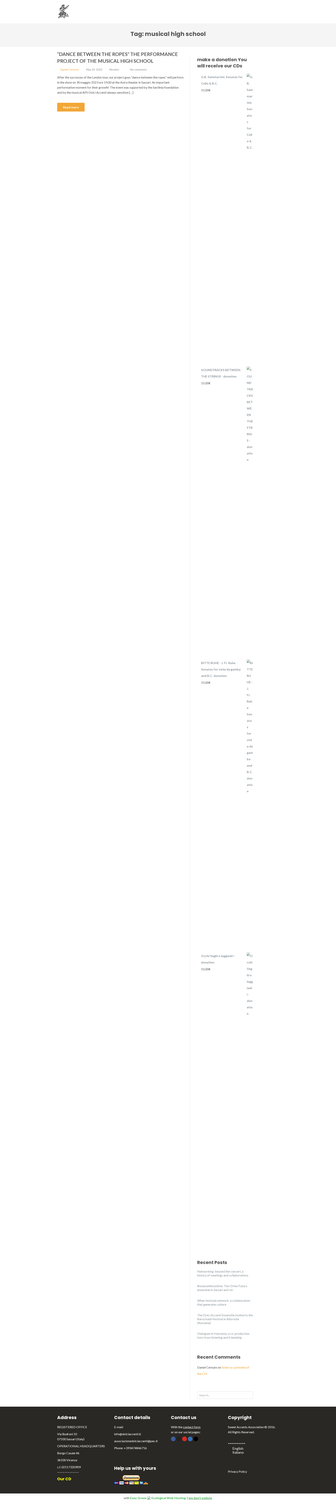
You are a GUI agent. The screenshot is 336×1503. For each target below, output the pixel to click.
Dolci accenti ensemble (135, 7)
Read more (71, 107)
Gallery (233, 7)
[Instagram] (195, 1439)
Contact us (257, 15)
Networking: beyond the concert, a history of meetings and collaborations (222, 1273)
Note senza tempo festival (182, 7)
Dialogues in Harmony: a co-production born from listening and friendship (223, 1335)
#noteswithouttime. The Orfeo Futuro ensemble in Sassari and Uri (222, 1288)
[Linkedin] (190, 1439)
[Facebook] (173, 1439)
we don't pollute (200, 1498)
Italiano (238, 1452)
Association (99, 7)
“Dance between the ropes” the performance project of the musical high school (117, 57)
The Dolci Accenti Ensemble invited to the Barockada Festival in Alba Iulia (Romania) (225, 1319)
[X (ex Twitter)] (179, 1439)
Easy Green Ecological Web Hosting (158, 1498)
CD (215, 7)
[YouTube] (184, 1439)
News (253, 7)
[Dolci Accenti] (71, 11)
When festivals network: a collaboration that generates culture (223, 1302)
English (237, 1448)
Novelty (114, 69)
